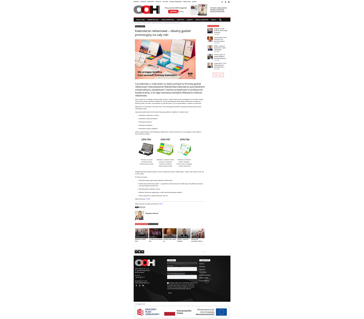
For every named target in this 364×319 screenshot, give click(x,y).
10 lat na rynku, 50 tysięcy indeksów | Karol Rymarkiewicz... (220, 56)
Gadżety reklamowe (147, 22)
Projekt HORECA (204, 281)
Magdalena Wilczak (152, 213)
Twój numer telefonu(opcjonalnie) (176, 273)
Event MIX (181, 20)
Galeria (194, 1)
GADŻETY (190, 20)
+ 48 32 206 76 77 (140, 277)
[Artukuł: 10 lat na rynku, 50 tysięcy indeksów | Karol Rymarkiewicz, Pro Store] (210, 58)
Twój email (170, 266)
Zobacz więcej (218, 75)
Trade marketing (168, 20)
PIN (141, 250)
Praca (214, 20)
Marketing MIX (154, 20)
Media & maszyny (203, 20)
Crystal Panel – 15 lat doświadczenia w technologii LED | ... (220, 65)
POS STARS (165, 1)
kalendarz (142, 207)
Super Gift (158, 1)
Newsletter (150, 1)
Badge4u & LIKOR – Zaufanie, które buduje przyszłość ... (220, 30)
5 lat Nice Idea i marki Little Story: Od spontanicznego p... (220, 39)
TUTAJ (148, 199)
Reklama (136, 1)
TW (138, 250)
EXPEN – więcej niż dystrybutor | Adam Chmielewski (220, 48)
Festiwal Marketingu (175, 1)
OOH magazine (138, 22)
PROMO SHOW (187, 1)
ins (138, 284)
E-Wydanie (143, 1)
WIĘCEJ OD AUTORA (153, 223)
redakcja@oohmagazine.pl (142, 283)
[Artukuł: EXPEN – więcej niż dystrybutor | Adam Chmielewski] (210, 50)
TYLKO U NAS (141, 20)
